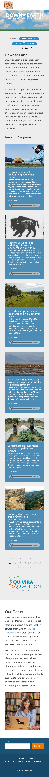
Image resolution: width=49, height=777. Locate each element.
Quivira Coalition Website (23, 591)
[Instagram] (22, 48)
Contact (9, 761)
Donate (37, 761)
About (33, 758)
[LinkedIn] (26, 48)
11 (24, 558)
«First (10, 558)
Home (12, 758)
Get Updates (24, 761)
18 (24, 563)
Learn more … (13, 200)
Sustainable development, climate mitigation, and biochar (22, 448)
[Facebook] (18, 48)
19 (29, 563)
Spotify (18, 44)
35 (19, 567)
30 (39, 563)
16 (14, 563)
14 (39, 558)
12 (29, 558)
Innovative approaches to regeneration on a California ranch (23, 313)
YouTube (30, 44)
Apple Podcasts (29, 39)
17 (19, 563)
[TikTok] (31, 48)
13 (34, 558)
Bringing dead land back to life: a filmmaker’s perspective (23, 516)
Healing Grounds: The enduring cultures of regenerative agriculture (21, 245)
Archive (22, 758)
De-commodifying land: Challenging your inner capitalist (21, 174)
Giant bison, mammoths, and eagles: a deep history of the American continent (24, 382)
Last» (28, 567)
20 (34, 563)
